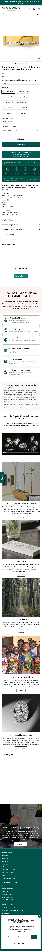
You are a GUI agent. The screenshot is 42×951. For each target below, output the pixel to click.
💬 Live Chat (5, 913)
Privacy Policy (6, 891)
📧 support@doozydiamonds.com (12, 910)
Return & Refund (8, 234)
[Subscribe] (34, 937)
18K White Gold (23, 108)
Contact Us (5, 864)
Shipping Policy (6, 894)
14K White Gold (8, 102)
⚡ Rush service (32, 179)
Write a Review (21, 276)
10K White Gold (23, 91)
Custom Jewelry (7, 886)
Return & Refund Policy (9, 900)
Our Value (21, 575)
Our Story (21, 517)
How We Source (21, 748)
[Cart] (34, 9)
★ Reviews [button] (2, 477)
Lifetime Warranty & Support (12, 230)
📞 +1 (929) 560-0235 (9, 908)
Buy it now (21, 144)
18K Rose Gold (8, 113)
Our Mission (21, 632)
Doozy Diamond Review (9, 878)
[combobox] (21, 14)
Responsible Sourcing (8, 870)
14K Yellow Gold (22, 97)
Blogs (3, 875)
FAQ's (3, 867)
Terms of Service (7, 897)
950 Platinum (21, 113)
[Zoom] (39, 58)
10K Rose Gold (8, 97)
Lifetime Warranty (7, 888)
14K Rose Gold (22, 102)
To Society (21, 690)
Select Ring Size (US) (9, 127)
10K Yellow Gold (8, 91)
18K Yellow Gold (8, 108)
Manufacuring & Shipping (11, 225)
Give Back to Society (8, 872)
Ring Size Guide (7, 220)
